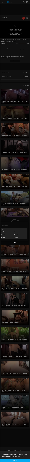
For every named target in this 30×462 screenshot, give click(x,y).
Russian (16, 234)
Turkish (16, 237)
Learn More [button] (22, 456)
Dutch (2, 231)
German (3, 234)
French (15, 231)
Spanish (3, 237)
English (2, 229)
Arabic (15, 229)
